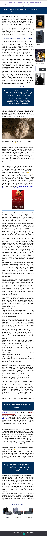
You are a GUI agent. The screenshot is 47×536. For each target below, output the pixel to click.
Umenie (36, 9)
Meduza (11, 11)
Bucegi (22, 9)
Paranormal (25, 11)
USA (26, 9)
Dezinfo (5, 11)
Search (37, 67)
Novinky (5, 9)
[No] (45, 533)
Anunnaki (16, 9)
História (31, 9)
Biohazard (18, 11)
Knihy (10, 9)
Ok (23, 534)
